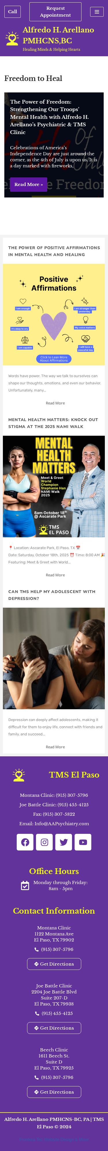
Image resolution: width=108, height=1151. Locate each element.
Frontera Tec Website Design (47, 1139)
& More (82, 1139)
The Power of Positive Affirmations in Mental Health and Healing (54, 251)
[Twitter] (63, 842)
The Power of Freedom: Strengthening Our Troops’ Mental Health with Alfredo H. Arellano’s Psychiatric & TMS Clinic (49, 117)
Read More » (26, 186)
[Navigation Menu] (97, 12)
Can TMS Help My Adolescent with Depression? (52, 595)
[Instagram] (44, 842)
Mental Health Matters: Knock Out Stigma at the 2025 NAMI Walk (53, 423)
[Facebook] (25, 842)
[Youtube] (83, 842)
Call (12, 11)
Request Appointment (55, 11)
